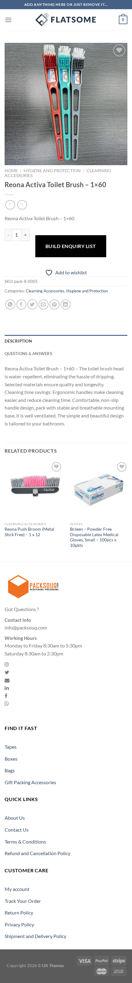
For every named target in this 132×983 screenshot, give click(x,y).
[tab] (66, 341)
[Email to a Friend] (43, 304)
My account (17, 889)
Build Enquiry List (70, 246)
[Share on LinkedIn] (65, 304)
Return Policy (19, 912)
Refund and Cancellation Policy (37, 853)
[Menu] (8, 19)
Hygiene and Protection (52, 170)
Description (18, 341)
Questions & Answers (28, 353)
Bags (10, 770)
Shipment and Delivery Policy (35, 936)
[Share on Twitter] (32, 304)
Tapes (11, 747)
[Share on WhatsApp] (10, 304)
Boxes (11, 759)
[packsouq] (66, 19)
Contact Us (17, 830)
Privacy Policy (19, 924)
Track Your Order (23, 901)
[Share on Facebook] (21, 304)
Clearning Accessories (45, 290)
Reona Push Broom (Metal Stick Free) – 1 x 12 (29, 532)
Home (11, 170)
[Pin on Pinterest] (54, 304)
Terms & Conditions (25, 841)
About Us (15, 818)
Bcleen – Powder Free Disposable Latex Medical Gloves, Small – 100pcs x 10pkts (94, 537)
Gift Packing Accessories (30, 782)
